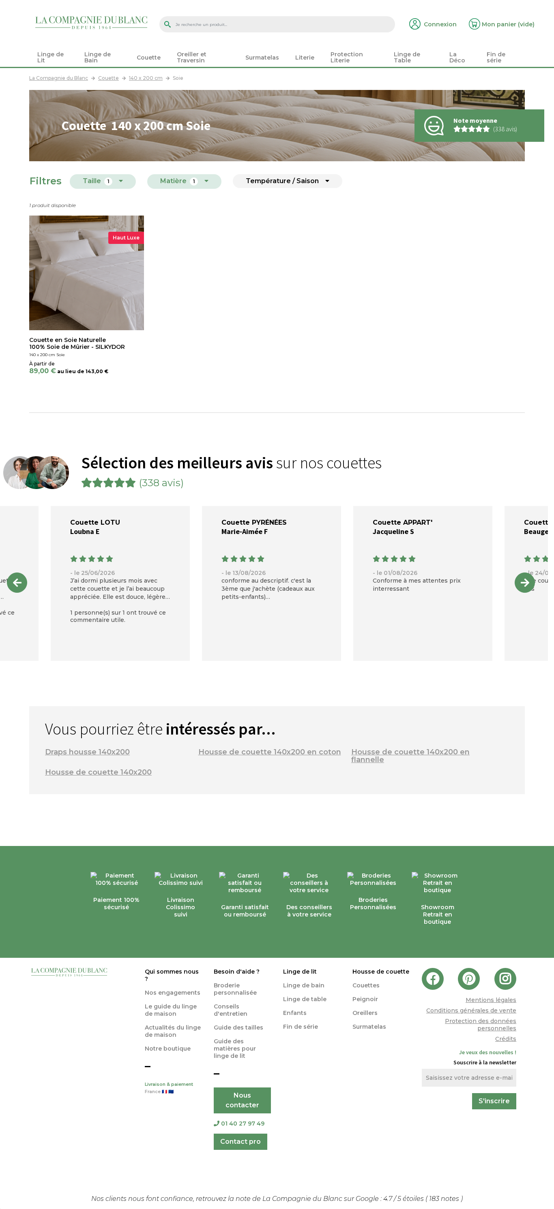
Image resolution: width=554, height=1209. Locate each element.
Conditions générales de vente (471, 1010)
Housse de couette (380, 971)
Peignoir (365, 999)
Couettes (366, 985)
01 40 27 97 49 (242, 1123)
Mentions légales (491, 1000)
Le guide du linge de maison (171, 1010)
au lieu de (70, 371)
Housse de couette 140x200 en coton (269, 752)
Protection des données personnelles (480, 1024)
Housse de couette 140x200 (98, 772)
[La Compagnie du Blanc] (91, 22)
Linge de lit (300, 971)
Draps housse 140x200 (87, 752)
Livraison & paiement (169, 1088)
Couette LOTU (95, 522)
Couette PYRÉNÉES (254, 522)
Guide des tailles (238, 1027)
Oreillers (365, 1013)
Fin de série (300, 1026)
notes (445, 1199)
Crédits (505, 1038)
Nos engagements (172, 992)
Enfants (295, 1013)
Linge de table (304, 999)
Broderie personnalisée (235, 989)
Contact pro (240, 1141)
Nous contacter (242, 1100)
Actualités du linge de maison (173, 1031)
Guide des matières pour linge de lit (235, 1048)
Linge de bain (303, 985)
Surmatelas (369, 1026)
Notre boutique (168, 1048)
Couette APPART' (402, 522)
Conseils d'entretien (230, 1010)
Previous (17, 582)
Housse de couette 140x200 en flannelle (410, 756)
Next (525, 582)
